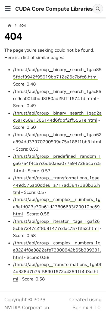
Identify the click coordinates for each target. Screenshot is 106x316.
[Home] (9, 25)
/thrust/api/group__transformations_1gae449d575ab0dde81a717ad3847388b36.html (56, 185)
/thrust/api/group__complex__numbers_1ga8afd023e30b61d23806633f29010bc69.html (57, 206)
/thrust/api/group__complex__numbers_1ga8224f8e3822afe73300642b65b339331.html (57, 250)
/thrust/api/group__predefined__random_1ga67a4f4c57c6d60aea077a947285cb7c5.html (57, 163)
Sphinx (80, 308)
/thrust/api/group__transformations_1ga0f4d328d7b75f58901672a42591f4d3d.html (57, 272)
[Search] (98, 8)
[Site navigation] (7, 8)
